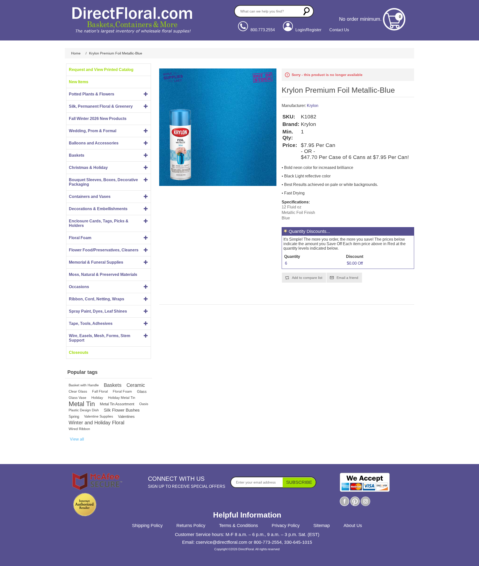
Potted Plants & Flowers (91, 94)
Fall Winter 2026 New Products (97, 118)
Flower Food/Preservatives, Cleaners (103, 250)
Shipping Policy (147, 525)
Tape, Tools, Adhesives (91, 323)
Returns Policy (190, 525)
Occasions (79, 287)
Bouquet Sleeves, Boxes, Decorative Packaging (103, 182)
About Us (353, 525)
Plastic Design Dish (84, 410)
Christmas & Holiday (88, 167)
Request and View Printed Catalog (101, 69)
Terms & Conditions (238, 525)
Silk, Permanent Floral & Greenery (101, 106)
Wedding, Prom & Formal (92, 131)
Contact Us (339, 30)
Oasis (143, 404)
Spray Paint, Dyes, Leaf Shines (98, 311)
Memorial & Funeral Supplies (96, 262)
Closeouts (78, 352)
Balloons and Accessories (94, 143)
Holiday (97, 398)
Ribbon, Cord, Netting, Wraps (96, 299)
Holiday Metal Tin (121, 398)
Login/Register (308, 30)
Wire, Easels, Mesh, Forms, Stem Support (99, 338)
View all (77, 439)
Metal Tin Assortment (117, 404)
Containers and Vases (90, 196)
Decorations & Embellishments (98, 209)
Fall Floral (100, 391)
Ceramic (135, 385)
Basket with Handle (84, 385)
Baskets (76, 155)
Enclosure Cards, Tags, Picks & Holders (98, 223)
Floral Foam (80, 238)
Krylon (312, 105)
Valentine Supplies (98, 416)
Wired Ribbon (79, 429)
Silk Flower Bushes (122, 410)
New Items (78, 82)
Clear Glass (78, 391)
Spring (74, 416)
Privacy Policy (286, 525)
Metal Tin (82, 404)
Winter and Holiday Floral (96, 422)
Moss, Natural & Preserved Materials (103, 274)
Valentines (126, 416)
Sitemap (321, 525)
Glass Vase (77, 398)
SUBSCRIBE (299, 482)
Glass (142, 391)
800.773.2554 (262, 30)
